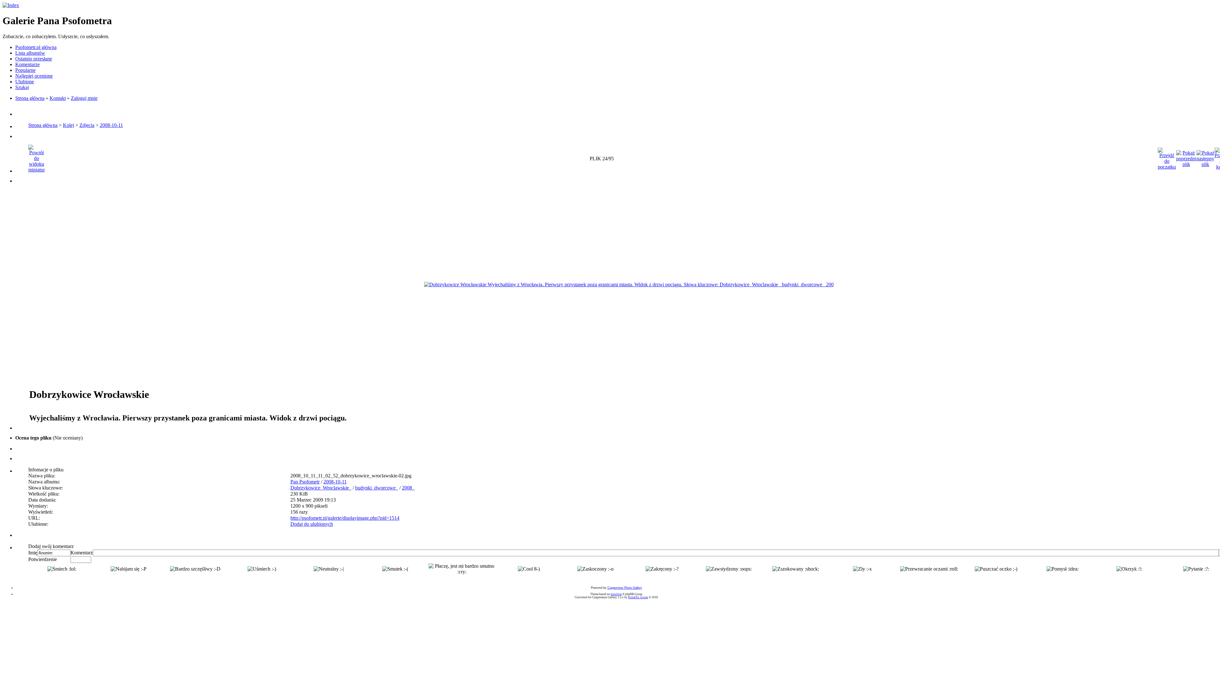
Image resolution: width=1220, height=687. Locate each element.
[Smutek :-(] (395, 569)
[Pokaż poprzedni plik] (1186, 157)
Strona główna (29, 98)
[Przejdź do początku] (1167, 157)
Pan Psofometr (305, 481)
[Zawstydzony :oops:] (729, 569)
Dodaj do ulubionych (311, 524)
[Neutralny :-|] (329, 569)
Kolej (68, 125)
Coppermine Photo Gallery (624, 587)
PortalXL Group (638, 597)
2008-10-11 (111, 125)
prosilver (616, 594)
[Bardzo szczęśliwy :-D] (195, 569)
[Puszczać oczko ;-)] (996, 569)
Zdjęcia (86, 125)
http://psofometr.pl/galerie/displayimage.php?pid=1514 (344, 518)
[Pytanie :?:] (1196, 569)
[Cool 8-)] (529, 569)
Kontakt (58, 98)
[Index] (11, 5)
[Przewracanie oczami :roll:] (929, 569)
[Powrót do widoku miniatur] (36, 157)
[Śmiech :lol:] (61, 569)
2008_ (408, 487)
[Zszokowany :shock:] (795, 569)
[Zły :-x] (862, 569)
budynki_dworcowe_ (376, 487)
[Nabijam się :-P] (128, 569)
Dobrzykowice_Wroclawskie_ (320, 487)
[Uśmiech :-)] (261, 569)
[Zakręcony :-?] (662, 569)
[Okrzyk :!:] (1129, 569)
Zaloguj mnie (84, 98)
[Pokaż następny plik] (1205, 157)
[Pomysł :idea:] (1063, 569)
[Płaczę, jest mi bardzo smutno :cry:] (462, 569)
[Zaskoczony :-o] (595, 569)
